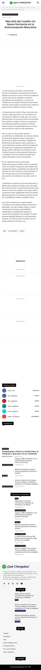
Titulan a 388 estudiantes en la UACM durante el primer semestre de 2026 (26, 460)
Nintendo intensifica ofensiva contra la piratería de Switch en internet (26, 471)
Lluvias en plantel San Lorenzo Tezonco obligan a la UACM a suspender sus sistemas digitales (26, 482)
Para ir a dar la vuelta (11, 7)
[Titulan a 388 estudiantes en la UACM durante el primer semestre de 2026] (7, 462)
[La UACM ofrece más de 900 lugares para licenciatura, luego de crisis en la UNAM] (7, 537)
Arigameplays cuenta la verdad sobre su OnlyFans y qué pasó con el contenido (20, 452)
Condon (22, 231)
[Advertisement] (20, 363)
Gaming (5, 475)
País (16, 498)
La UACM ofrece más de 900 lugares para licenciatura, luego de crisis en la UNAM (26, 538)
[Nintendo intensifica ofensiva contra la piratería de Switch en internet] (7, 473)
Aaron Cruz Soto (7, 456)
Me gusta (36, 390)
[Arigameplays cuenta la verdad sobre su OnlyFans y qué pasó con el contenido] (20, 437)
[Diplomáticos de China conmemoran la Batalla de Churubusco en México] (7, 502)
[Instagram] (17, 584)
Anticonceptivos (13, 231)
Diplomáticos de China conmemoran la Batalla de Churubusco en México (24, 503)
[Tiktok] (8, 584)
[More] (36, 41)
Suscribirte (35, 416)
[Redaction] (4, 34)
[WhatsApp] (26, 41)
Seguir (37, 395)
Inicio (3, 7)
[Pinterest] (21, 41)
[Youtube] (22, 584)
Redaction (13, 35)
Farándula (5, 449)
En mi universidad (7, 465)
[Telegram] (31, 41)
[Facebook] (12, 41)
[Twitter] (16, 41)
